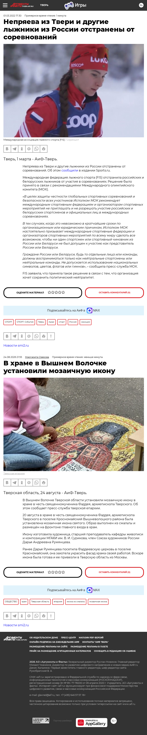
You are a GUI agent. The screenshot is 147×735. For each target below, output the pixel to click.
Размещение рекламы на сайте (48, 646)
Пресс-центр (68, 637)
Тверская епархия (14, 473)
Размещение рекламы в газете (89, 646)
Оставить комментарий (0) (114, 292)
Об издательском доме (43, 637)
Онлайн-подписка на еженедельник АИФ (54, 642)
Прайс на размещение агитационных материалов (60, 651)
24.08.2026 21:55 (12, 357)
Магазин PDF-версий (91, 637)
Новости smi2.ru (16, 345)
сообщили (69, 170)
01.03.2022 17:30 (12, 15)
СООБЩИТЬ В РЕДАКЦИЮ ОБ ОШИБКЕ (115, 651)
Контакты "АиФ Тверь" (95, 642)
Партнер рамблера (62, 720)
